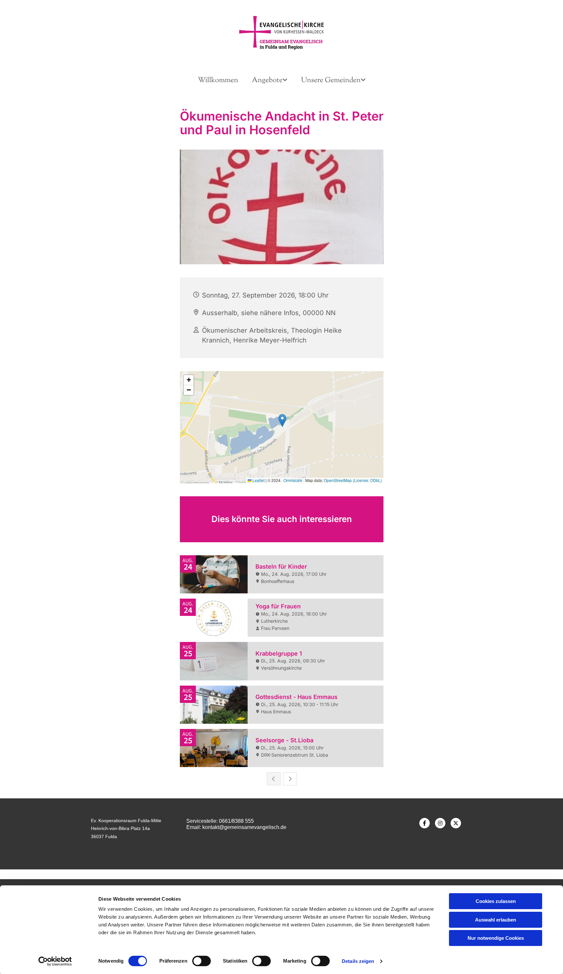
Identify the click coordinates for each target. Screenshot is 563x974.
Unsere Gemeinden (331, 80)
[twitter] (456, 823)
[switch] (201, 961)
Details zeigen (358, 961)
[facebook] (424, 823)
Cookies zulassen (496, 901)
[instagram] (440, 823)
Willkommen (218, 80)
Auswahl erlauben (495, 920)
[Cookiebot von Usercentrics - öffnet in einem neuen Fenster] (55, 961)
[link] (269, 80)
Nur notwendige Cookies (496, 938)
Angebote (267, 80)
